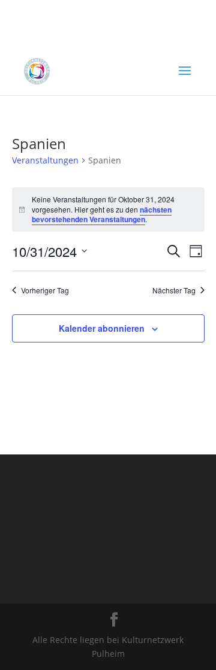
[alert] (108, 209)
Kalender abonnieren (102, 328)
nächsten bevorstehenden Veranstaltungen (102, 214)
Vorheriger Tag (45, 290)
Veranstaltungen (45, 160)
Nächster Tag (174, 290)
